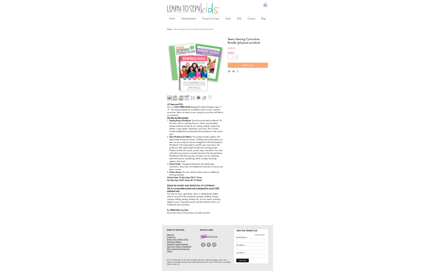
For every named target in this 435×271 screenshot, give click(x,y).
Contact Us (171, 237)
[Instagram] (214, 245)
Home (169, 29)
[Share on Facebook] (229, 71)
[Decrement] (229, 57)
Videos (169, 251)
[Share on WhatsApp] (237, 71)
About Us (170, 235)
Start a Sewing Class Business (178, 249)
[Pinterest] (209, 245)
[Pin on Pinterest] (233, 71)
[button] (265, 4)
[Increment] (236, 57)
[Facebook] (203, 245)
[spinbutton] (233, 57)
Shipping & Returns (174, 242)
